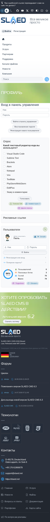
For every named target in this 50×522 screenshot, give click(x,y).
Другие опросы (26, 208)
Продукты (7, 44)
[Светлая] (2, 10)
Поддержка (7, 59)
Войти (26, 252)
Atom (9, 166)
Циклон (4, 373)
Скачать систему (12, 321)
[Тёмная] (11, 10)
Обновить (34, 283)
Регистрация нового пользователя (24, 131)
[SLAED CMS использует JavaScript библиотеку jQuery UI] (17, 439)
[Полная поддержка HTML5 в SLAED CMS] (27, 428)
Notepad (11, 171)
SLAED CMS (5, 341)
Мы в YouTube (22, 10)
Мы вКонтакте (32, 10)
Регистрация (20, 31)
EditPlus (10, 188)
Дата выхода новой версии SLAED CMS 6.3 (22, 400)
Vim (8, 175)
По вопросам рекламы (15, 517)
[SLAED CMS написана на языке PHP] (6, 428)
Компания (7, 74)
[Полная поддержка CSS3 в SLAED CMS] (38, 428)
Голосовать (24, 199)
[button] (6, 31)
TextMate (11, 179)
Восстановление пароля (24, 127)
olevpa (6, 379)
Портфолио (10, 508)
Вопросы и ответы (13, 501)
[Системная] (7, 10)
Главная (9, 488)
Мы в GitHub (17, 10)
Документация (36, 501)
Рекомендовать (47, 10)
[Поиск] (47, 79)
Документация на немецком (37, 10)
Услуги (5, 49)
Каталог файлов (10, 64)
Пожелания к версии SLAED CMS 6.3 (19, 386)
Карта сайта (35, 508)
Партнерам (7, 54)
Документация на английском (42, 10)
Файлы (32, 495)
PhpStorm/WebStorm (16, 184)
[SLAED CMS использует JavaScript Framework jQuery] (6, 439)
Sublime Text (13, 158)
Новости (6, 69)
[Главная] (3, 39)
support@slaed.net (14, 473)
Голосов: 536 (17, 204)
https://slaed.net (12, 479)
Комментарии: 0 (34, 204)
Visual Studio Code (15, 154)
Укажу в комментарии (17, 192)
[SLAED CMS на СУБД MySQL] (17, 428)
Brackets (11, 162)
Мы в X (27, 10)
